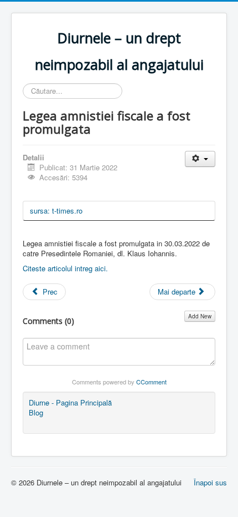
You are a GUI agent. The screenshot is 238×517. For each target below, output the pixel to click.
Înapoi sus (210, 482)
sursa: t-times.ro (56, 210)
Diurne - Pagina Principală (70, 403)
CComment (151, 381)
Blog (36, 413)
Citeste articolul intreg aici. (65, 268)
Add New (199, 316)
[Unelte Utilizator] (200, 159)
